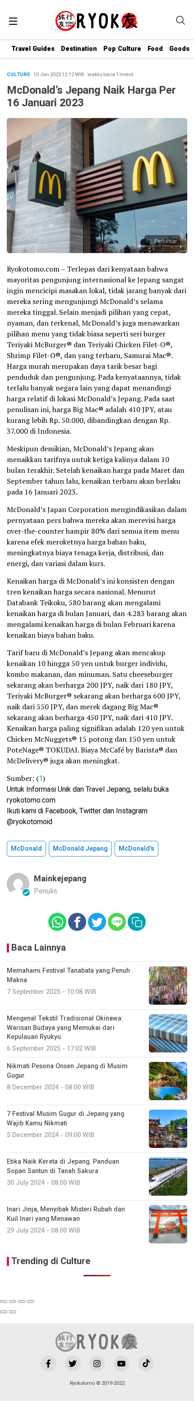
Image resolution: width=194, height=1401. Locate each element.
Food (155, 49)
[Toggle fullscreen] (21, 1301)
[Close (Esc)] (3, 1301)
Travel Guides (33, 49)
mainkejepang (60, 879)
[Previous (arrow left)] (3, 1311)
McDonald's (136, 848)
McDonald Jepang (80, 848)
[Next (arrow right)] (12, 1311)
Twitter (90, 811)
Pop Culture (122, 49)
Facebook (60, 811)
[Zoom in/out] (30, 1301)
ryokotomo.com (31, 800)
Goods (179, 49)
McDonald (26, 848)
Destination (79, 49)
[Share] (12, 1301)
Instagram (132, 811)
